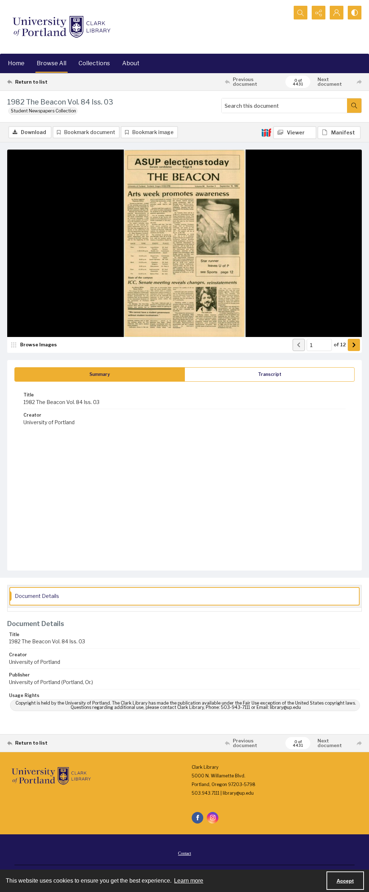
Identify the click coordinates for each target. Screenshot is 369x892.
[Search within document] (354, 105)
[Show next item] (354, 345)
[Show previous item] (299, 345)
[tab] (99, 374)
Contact (184, 853)
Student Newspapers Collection (43, 111)
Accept (345, 881)
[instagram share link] (212, 818)
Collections (94, 63)
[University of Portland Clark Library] (61, 27)
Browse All (51, 63)
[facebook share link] (197, 818)
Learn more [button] (188, 881)
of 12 (340, 344)
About (130, 63)
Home (16, 63)
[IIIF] (266, 132)
